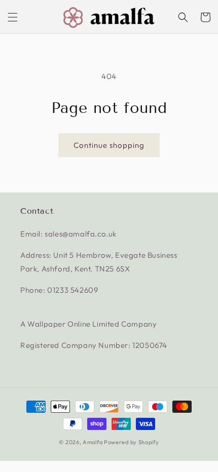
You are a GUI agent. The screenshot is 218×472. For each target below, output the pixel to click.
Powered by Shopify (131, 442)
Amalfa (92, 442)
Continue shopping (109, 145)
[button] (13, 17)
